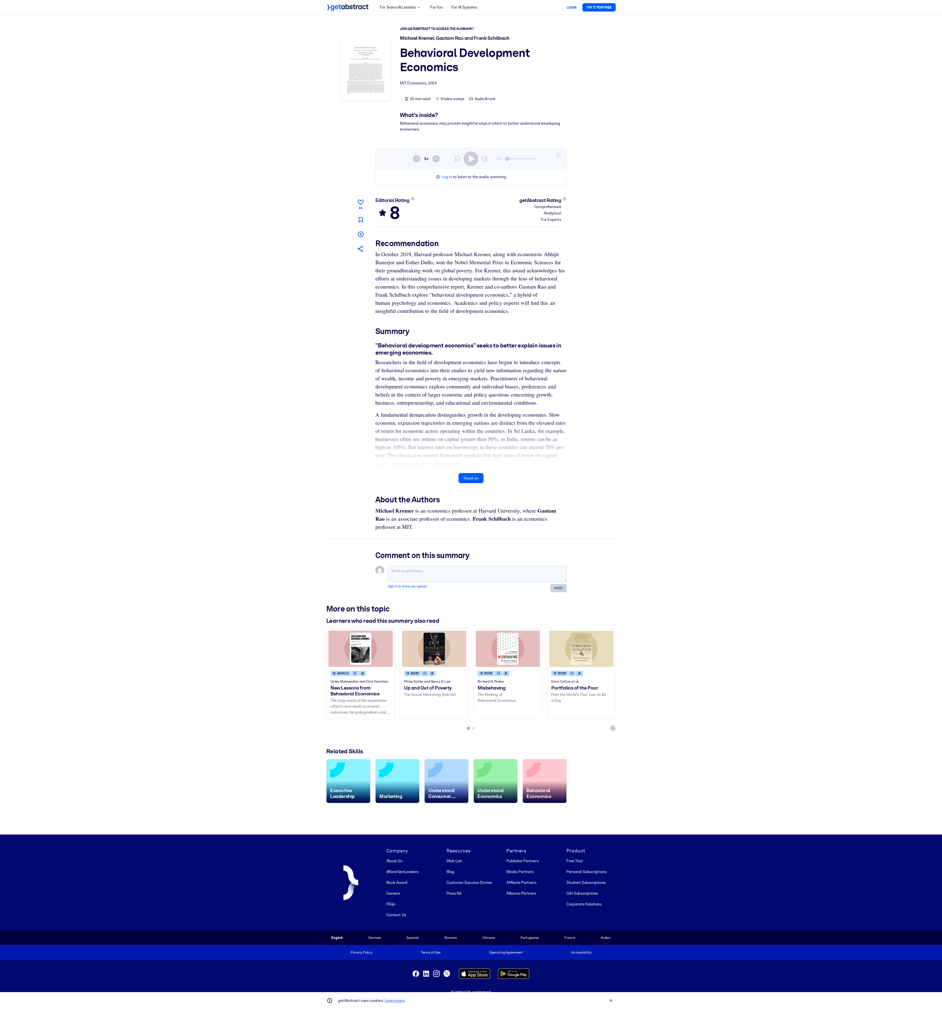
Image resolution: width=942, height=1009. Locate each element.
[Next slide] (613, 728)
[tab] (468, 728)
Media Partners (519, 871)
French (569, 938)
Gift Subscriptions (582, 893)
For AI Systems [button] (464, 7)
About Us (394, 861)
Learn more (394, 1000)
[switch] (471, 158)
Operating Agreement (506, 952)
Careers (393, 893)
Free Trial (574, 861)
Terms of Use (431, 952)
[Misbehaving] (508, 649)
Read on (471, 478)
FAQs (390, 904)
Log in (447, 176)
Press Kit (454, 893)
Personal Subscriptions (586, 871)
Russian (451, 938)
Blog (450, 871)
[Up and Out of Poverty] (434, 649)
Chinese (489, 938)
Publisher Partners (522, 861)
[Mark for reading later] (361, 219)
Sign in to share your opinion (407, 586)
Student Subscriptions (586, 882)
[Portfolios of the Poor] (581, 649)
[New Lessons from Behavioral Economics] (360, 649)
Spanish (412, 938)
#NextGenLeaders (402, 871)
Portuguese (530, 938)
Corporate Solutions (583, 904)
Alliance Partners (521, 893)
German (374, 938)
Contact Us (396, 915)
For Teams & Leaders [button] (398, 7)
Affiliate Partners (521, 882)
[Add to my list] (361, 234)
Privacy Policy (361, 952)
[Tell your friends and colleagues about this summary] (361, 248)
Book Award (396, 882)
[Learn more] (412, 199)
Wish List (454, 861)
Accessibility (581, 952)
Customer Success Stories (469, 882)
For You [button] (436, 7)
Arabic (606, 938)
